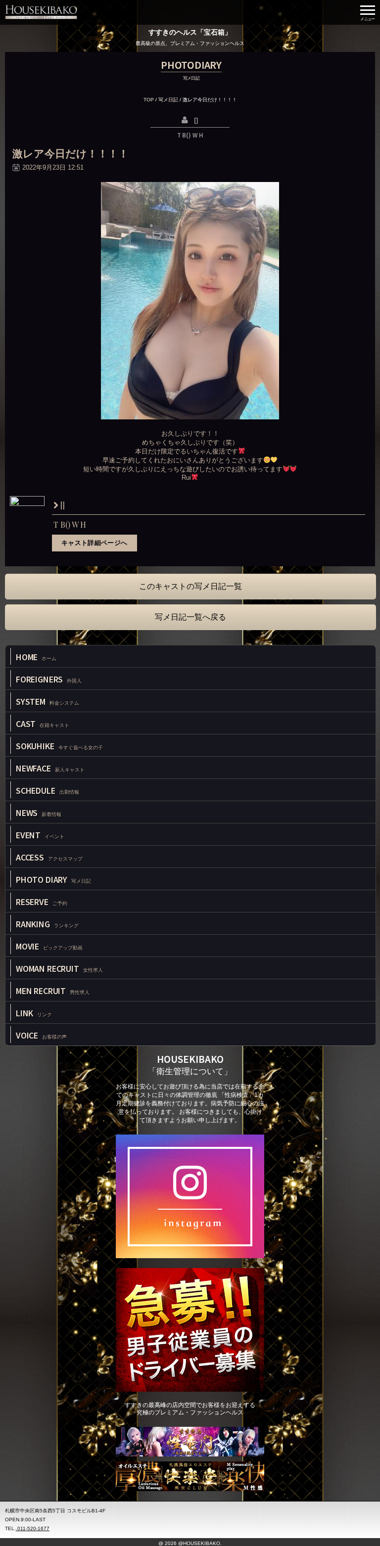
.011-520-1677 (32, 1528)
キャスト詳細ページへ (94, 542)
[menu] (367, 12)
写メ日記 (168, 99)
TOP (148, 99)
